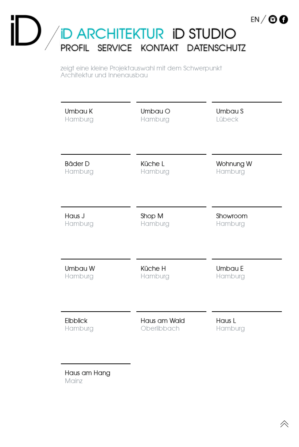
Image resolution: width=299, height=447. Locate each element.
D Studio (204, 34)
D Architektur (112, 34)
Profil (75, 48)
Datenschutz (216, 48)
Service (115, 48)
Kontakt (159, 48)
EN (255, 19)
